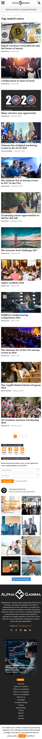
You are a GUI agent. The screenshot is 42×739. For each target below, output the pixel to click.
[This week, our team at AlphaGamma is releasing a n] (31, 565)
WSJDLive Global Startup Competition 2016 (14, 316)
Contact (21, 710)
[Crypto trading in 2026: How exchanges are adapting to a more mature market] (21, 657)
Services (21, 718)
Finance (21, 705)
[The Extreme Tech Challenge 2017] (21, 237)
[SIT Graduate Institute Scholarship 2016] (21, 407)
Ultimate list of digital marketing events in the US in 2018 (19, 146)
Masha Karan (5, 186)
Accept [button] (22, 736)
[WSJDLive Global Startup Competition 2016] (21, 302)
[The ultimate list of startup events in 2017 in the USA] (21, 167)
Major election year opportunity (18, 113)
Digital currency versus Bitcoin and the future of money (20, 47)
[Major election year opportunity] (21, 100)
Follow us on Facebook (21, 689)
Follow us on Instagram (21, 692)
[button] (38, 3)
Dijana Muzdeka (6, 391)
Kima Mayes (5, 221)
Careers (21, 716)
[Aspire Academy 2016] (21, 270)
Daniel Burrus (5, 51)
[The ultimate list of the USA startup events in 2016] (21, 337)
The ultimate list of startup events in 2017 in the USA (19, 182)
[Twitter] (12, 630)
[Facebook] (16, 630)
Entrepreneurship (7, 42)
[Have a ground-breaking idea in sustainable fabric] (10, 545)
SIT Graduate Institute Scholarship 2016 (20, 421)
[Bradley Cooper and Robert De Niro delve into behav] (31, 545)
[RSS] (30, 630)
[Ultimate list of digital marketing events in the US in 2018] (21, 132)
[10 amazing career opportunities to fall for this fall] (21, 202)
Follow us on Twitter (21, 686)
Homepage (21, 700)
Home (3, 15)
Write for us (21, 697)
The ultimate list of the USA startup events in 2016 (20, 351)
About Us (21, 713)
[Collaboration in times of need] (21, 68)
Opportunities (6, 212)
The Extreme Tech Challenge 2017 (19, 250)
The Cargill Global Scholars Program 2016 (21, 386)
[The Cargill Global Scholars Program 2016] (21, 372)
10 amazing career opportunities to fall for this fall (20, 216)
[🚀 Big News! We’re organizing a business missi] (10, 525)
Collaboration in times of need (17, 80)
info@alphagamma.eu (25, 626)
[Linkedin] (26, 630)
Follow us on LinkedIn (21, 694)
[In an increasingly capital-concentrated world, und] (10, 505)
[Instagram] (21, 630)
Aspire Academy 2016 (12, 282)
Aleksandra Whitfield (12, 672)
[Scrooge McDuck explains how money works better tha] (10, 565)
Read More (30, 736)
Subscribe (21, 684)
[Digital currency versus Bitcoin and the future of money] (21, 33)
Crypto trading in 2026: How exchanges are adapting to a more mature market (20, 667)
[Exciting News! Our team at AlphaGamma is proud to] (31, 505)
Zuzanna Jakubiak (6, 151)
